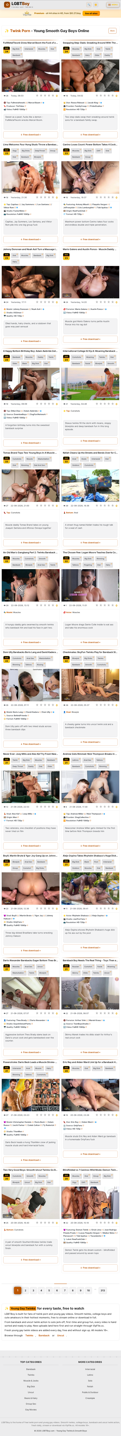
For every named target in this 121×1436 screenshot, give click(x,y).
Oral (52, 49)
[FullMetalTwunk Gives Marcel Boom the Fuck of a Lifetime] (31, 75)
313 (103, 1290)
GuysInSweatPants (22, 1024)
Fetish (90, 1386)
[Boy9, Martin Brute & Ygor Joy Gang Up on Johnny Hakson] (31, 888)
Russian (75, 966)
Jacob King (93, 102)
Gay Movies (31, 1409)
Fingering (88, 565)
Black (24, 363)
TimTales (20, 106)
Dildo (85, 973)
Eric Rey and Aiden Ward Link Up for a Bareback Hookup (90, 1062)
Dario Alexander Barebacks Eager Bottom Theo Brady (30, 960)
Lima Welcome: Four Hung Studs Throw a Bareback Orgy (30, 144)
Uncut (40, 966)
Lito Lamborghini (86, 207)
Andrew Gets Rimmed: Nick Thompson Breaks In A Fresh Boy (90, 754)
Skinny (75, 973)
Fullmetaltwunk (18, 102)
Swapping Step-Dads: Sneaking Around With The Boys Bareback (90, 42)
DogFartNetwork (38, 414)
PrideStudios (96, 106)
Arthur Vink (80, 1020)
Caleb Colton (34, 1125)
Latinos (75, 760)
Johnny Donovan (20, 309)
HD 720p (81, 109)
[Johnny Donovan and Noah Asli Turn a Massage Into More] (31, 282)
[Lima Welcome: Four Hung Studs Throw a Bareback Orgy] (31, 177)
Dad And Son (39, 465)
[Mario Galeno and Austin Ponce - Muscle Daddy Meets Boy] (90, 282)
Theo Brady (21, 1020)
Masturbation (43, 459)
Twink (107, 49)
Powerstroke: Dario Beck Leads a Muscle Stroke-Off (30, 1062)
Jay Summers (28, 204)
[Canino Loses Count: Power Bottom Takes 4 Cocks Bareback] (90, 177)
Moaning (90, 357)
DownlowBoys (20, 414)
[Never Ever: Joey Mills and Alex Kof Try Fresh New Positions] (31, 787)
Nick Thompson (94, 814)
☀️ (95, 4)
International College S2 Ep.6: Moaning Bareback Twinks (90, 351)
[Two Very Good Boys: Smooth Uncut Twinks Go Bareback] (31, 1203)
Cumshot (27, 868)
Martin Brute (26, 916)
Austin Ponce (97, 309)
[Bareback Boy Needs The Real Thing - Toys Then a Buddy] (90, 993)
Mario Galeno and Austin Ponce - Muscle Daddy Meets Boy (90, 249)
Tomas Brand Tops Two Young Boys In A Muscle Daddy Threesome (30, 452)
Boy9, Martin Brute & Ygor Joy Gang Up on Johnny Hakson (30, 855)
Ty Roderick (48, 1125)
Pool (96, 862)
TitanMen (17, 1131)
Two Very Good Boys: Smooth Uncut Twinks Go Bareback (30, 1169)
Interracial (29, 49)
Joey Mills (27, 814)
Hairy (87, 55)
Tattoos (75, 565)
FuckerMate (18, 211)
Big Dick (16, 49)
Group (52, 151)
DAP (98, 151)
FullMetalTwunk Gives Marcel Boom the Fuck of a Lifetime (30, 42)
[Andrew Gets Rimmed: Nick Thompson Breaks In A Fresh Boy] (90, 787)
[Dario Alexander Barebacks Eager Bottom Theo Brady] (31, 993)
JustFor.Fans (79, 919)
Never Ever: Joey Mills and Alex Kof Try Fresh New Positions (30, 754)
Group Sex (31, 1404)
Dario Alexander (37, 1020)
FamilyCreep (81, 106)
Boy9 (14, 916)
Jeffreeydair (69, 207)
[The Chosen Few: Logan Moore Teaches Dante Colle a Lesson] (90, 585)
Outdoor (75, 465)
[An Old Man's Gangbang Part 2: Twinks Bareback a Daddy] (31, 585)
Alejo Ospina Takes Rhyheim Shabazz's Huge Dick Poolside (90, 855)
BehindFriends (20, 715)
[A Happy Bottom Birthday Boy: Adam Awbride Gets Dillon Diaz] (31, 384)
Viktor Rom (9, 207)
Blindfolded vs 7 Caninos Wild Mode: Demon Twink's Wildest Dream (90, 1169)
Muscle (30, 459)
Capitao (14, 204)
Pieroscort (68, 1236)
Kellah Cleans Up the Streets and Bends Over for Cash (90, 452)
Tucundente (95, 1236)
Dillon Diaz (15, 411)
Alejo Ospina (98, 916)
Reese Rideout (77, 102)
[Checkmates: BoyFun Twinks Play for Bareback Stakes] (90, 685)
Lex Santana (43, 204)
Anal (74, 459)
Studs (83, 459)
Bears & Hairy (30, 1398)
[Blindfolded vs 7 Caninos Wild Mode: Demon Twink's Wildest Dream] (90, 1203)
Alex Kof (16, 814)
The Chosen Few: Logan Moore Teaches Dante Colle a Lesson (90, 552)
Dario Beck (40, 1122)
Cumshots (76, 357)
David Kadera (32, 712)
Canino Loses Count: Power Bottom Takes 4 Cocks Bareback (90, 144)
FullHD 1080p (19, 109)
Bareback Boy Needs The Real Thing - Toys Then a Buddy (90, 960)
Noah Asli (36, 309)
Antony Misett (82, 204)
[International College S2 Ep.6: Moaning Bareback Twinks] (90, 384)
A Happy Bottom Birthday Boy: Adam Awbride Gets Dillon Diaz (30, 351)
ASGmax (17, 312)
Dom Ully (46, 712)
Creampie (90, 1398)
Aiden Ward (87, 1122)
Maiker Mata (108, 1233)
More (112, 31)
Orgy (15, 151)
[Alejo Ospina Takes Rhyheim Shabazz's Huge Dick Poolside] (90, 888)
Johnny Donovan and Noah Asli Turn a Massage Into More (30, 249)
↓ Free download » (30, 134)
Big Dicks (26, 151)
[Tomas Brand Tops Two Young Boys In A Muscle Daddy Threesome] (31, 485)
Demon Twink (82, 1230)
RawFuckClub (79, 211)
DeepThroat (40, 151)
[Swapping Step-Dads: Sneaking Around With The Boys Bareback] (90, 75)
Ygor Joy (39, 916)
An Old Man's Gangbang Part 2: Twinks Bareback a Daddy (30, 552)
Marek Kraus (95, 1020)
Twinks (102, 357)
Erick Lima (96, 1230)
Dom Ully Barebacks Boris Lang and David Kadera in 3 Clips (30, 652)
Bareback (16, 55)
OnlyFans (17, 922)
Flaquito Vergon (99, 204)
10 (88, 1290)
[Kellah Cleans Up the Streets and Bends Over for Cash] (90, 485)
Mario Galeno (81, 309)
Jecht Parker (19, 1125)
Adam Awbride (31, 411)
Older (97, 55)
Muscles (41, 49)
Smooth (110, 363)
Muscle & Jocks (30, 1380)
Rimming (25, 465)
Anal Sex (41, 565)
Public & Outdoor (90, 1392)
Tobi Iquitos (102, 207)
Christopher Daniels (22, 1122)
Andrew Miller (77, 814)
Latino (90, 1375)
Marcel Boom (34, 102)
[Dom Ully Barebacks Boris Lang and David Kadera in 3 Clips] (31, 685)
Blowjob (37, 157)
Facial (87, 363)
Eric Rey (74, 1122)
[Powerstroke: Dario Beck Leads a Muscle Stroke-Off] (31, 1095)
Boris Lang (18, 712)
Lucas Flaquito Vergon (89, 1233)
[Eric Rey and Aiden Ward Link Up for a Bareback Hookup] (90, 1095)
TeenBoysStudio (81, 1024)
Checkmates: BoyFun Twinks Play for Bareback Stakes (90, 652)
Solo (90, 1380)
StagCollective (82, 817)
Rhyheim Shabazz (80, 916)
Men (15, 817)
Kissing (40, 665)
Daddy (107, 55)
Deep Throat (18, 766)
